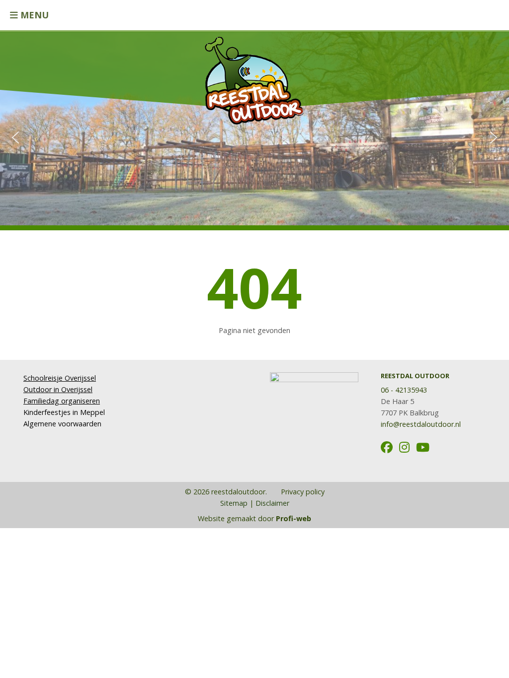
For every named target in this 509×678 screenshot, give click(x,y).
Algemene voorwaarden (62, 423)
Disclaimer (272, 503)
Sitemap (234, 503)
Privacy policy (302, 491)
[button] (15, 137)
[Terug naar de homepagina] (254, 76)
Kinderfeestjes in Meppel (64, 412)
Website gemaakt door (254, 518)
